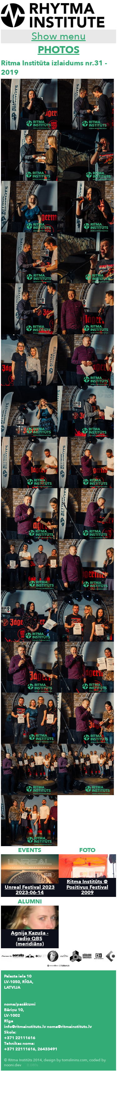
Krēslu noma (16, 1055)
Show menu (59, 36)
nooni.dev (12, 1065)
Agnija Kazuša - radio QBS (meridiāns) (29, 938)
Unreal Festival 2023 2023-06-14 (30, 890)
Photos (59, 50)
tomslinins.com (74, 1060)
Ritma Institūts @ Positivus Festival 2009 (87, 887)
